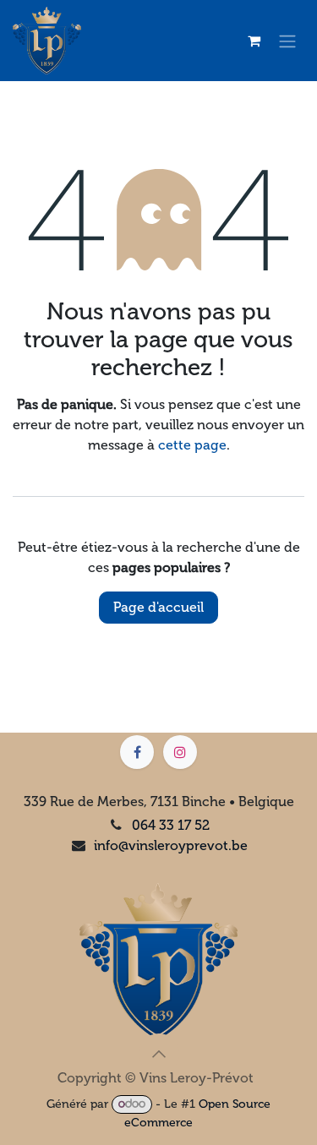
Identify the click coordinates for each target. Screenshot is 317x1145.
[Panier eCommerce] (254, 40)
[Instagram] (180, 752)
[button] (159, 1053)
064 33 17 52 (171, 825)
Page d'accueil (158, 607)
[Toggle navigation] (287, 41)
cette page (192, 445)
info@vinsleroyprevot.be (171, 845)
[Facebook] (137, 752)
